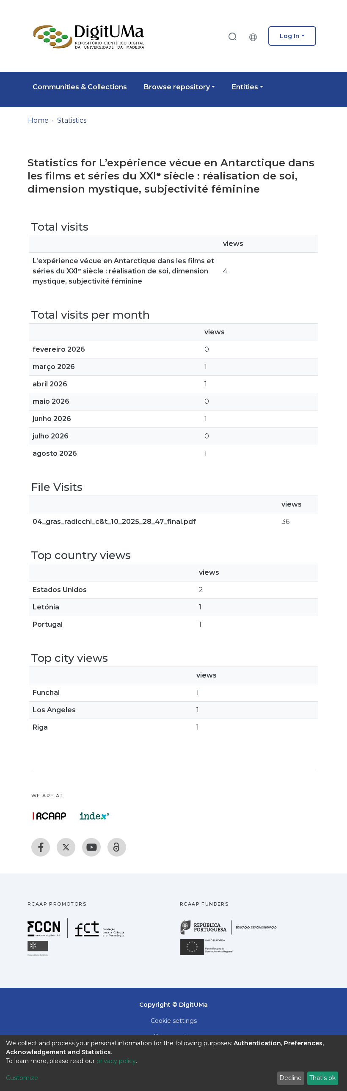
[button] (255, 36)
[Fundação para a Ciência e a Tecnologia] (77, 935)
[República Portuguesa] (233, 934)
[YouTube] (91, 847)
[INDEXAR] (94, 816)
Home (38, 120)
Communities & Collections (80, 87)
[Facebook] (40, 847)
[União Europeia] (211, 954)
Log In (290, 36)
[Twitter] (66, 847)
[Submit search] (232, 36)
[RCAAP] (116, 847)
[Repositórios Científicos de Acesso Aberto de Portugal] (49, 816)
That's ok (322, 1078)
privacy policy (116, 1061)
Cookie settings (174, 1021)
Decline (290, 1078)
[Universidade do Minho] (39, 955)
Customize (22, 1078)
